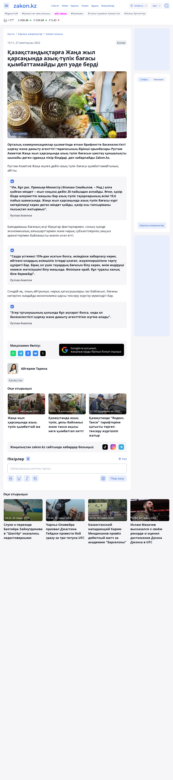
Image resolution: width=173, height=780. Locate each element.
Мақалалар (107, 5)
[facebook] (28, 353)
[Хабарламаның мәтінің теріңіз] (67, 468)
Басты (11, 34)
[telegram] (21, 353)
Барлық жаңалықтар (30, 34)
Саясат (55, 5)
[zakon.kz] (25, 6)
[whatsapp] (13, 353)
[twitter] (43, 353)
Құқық (94, 5)
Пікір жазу (117, 478)
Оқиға (85, 5)
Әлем (65, 5)
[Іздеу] (167, 6)
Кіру (124, 458)
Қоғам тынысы (54, 34)
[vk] (35, 353)
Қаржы (75, 5)
